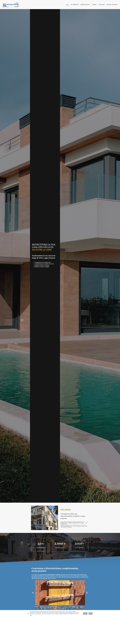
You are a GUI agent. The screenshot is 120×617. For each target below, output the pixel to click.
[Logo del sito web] (11, 4)
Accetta (85, 613)
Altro (31, 615)
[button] (36, 607)
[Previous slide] (33, 593)
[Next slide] (87, 593)
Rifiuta (90, 613)
